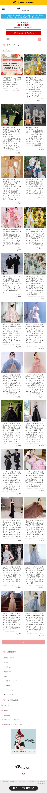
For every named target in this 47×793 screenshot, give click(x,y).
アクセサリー (10, 690)
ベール (8, 685)
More (23, 642)
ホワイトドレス (9, 658)
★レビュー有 (8, 695)
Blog (6, 710)
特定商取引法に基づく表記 (13, 724)
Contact (7, 715)
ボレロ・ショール (12, 681)
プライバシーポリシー (12, 720)
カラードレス (8, 662)
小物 (5, 676)
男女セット (7, 672)
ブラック (7, 50)
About (6, 706)
